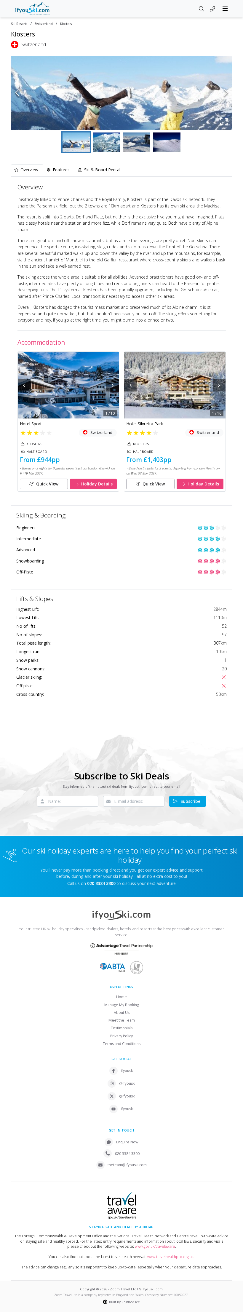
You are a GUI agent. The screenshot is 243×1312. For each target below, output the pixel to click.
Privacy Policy (121, 1035)
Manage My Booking (121, 1004)
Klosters (66, 23)
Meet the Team (121, 1020)
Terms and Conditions (121, 1043)
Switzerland (44, 23)
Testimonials (121, 1027)
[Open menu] (225, 8)
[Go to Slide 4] (167, 142)
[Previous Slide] (17, 93)
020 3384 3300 (127, 1153)
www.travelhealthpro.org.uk (170, 1256)
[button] (121, 93)
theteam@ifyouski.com (127, 1164)
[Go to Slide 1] (76, 142)
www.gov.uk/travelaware (155, 1246)
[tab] (27, 169)
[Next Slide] (226, 93)
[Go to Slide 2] (106, 142)
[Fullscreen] (224, 121)
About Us (122, 1012)
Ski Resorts (19, 23)
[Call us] (212, 9)
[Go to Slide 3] (136, 142)
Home (121, 996)
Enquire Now (127, 1142)
